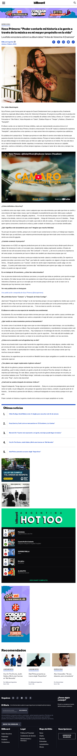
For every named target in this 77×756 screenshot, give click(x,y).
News (41, 733)
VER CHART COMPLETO (39, 580)
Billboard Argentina (8, 42)
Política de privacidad (18, 717)
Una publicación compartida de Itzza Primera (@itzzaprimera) (22, 292)
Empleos (4, 739)
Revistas (42, 739)
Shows (41, 747)
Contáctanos (6, 742)
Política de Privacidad (27, 733)
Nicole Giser (59, 682)
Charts (41, 736)
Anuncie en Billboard (67, 736)
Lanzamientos (8, 669)
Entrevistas (6, 24)
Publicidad (5, 737)
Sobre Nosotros (7, 734)
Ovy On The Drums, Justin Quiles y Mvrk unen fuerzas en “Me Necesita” (13, 676)
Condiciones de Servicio (28, 736)
